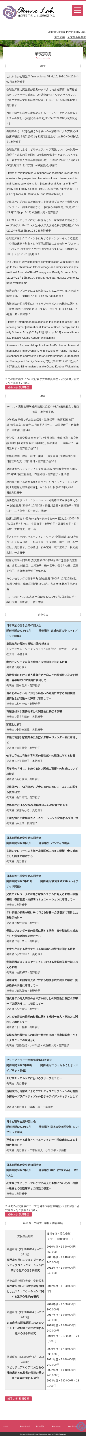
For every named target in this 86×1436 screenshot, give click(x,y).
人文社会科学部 (76, 37)
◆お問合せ (72, 1426)
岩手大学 (59, 37)
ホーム (6, 1426)
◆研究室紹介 (25, 1426)
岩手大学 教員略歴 (18, 387)
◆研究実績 (56, 1426)
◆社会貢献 (40, 1426)
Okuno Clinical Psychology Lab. (39, 1434)
